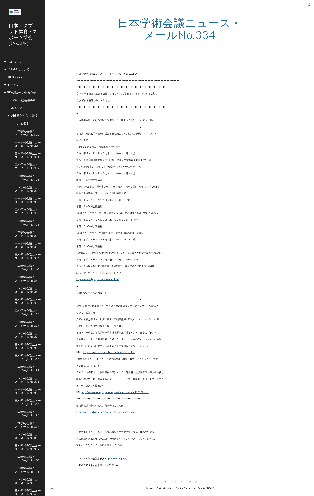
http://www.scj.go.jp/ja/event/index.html (97, 279)
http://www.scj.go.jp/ (116, 458)
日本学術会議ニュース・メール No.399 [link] (28, 447)
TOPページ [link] (14, 61)
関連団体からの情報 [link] (24, 115)
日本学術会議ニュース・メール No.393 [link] (28, 391)
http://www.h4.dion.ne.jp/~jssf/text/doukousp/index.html (106, 412)
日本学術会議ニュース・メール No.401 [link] (28, 469)
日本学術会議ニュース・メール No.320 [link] (28, 144)
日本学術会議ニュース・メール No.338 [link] (28, 222)
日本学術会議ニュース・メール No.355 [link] (28, 245)
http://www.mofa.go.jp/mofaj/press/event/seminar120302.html (115, 392)
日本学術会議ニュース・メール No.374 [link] (28, 312)
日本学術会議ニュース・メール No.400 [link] (28, 458)
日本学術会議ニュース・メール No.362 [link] (28, 278)
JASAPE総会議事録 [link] (23, 100)
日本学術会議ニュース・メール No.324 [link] (28, 188)
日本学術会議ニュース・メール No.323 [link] (28, 177)
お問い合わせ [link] (16, 77)
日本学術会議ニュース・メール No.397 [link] (28, 424)
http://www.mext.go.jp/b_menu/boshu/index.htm (109, 352)
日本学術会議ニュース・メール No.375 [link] (28, 323)
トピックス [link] (14, 84)
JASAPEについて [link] (18, 69)
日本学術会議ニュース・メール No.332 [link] (28, 200)
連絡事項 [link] (17, 108)
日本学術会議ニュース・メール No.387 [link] (28, 368)
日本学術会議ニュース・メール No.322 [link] (28, 166)
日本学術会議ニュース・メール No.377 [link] (28, 346)
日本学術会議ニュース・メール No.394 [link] (28, 402)
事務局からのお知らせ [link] (21, 92)
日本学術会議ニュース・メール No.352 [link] (28, 233)
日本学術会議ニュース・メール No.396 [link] (28, 413)
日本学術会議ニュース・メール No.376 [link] (28, 334)
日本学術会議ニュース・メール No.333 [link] (28, 211)
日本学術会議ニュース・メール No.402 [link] (28, 480)
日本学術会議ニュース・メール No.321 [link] (28, 155)
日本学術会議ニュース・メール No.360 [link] (28, 267)
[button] (309, 5)
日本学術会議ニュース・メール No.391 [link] (28, 379)
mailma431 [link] (21, 123)
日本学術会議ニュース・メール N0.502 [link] (28, 132)
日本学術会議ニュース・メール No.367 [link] (28, 301)
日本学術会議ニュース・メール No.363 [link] (28, 289)
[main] (180, 28)
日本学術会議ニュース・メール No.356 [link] (28, 256)
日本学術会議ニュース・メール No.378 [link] (28, 357)
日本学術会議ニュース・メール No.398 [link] (28, 435)
